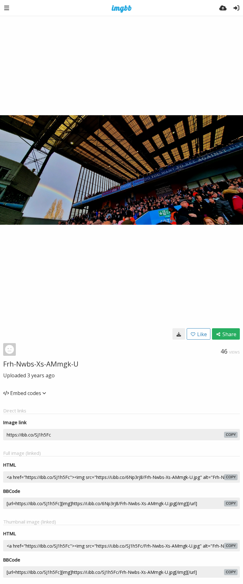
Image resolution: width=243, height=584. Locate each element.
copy (231, 434)
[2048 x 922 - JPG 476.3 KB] (178, 334)
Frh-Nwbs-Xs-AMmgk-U (40, 363)
